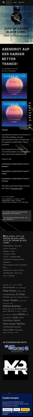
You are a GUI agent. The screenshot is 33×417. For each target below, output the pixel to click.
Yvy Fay (16, 332)
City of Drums (9, 287)
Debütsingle (22, 287)
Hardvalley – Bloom (9, 254)
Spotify (17, 320)
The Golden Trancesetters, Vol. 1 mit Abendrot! (16, 218)
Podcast (24, 311)
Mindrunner (6, 200)
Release (15, 314)
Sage (27, 314)
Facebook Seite (17, 188)
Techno (20, 323)
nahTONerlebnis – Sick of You (12, 273)
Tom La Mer (8, 330)
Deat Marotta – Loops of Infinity (13, 270)
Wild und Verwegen (8, 332)
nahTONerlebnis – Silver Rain (12, 246)
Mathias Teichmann (9, 71)
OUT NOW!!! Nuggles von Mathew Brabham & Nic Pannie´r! (15, 212)
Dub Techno (13, 297)
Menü (8, 2)
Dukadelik (20, 297)
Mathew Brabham (12, 306)
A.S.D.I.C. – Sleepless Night (11, 257)
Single (15, 317)
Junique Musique (22, 300)
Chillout (20, 285)
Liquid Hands (6, 303)
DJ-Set (19, 291)
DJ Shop (16, 199)
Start (15, 2)
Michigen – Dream (9, 251)
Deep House (9, 290)
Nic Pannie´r (18, 311)
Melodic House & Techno (9, 309)
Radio (4, 314)
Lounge (11, 303)
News (12, 196)
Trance (18, 200)
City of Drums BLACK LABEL (16, 30)
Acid (10, 285)
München (11, 311)
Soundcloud (8, 320)
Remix (13, 200)
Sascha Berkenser (7, 317)
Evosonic (26, 297)
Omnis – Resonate (9, 276)
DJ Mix (23, 291)
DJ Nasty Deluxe (9, 294)
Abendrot (9, 199)
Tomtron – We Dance (9, 248)
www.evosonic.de (16, 351)
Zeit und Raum (23, 202)
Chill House (14, 285)
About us (21, 2)
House (6, 300)
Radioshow (9, 314)
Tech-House (9, 323)
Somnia (21, 317)
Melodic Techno (22, 309)
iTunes (22, 199)
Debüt (17, 287)
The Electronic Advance (12, 327)
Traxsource (18, 330)
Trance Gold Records (9, 202)
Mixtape (5, 311)
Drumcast (6, 297)
